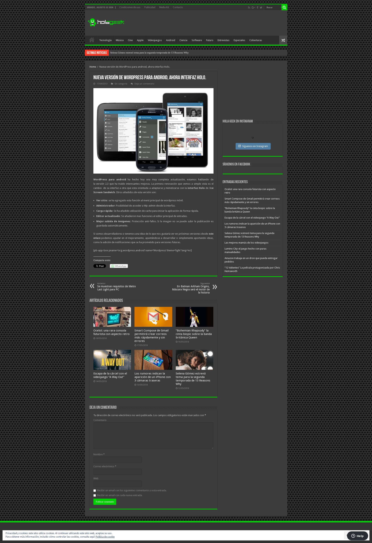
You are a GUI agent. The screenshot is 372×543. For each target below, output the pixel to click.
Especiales (239, 40)
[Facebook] (257, 7)
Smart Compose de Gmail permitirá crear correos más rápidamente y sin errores (151, 336)
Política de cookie (105, 536)
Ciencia (183, 40)
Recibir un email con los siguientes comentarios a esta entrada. (132, 490)
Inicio (92, 40)
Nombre (99, 454)
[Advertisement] (213, 23)
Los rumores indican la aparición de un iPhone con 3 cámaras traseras (152, 377)
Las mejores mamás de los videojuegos (130, 52)
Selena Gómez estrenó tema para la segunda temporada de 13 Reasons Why (193, 379)
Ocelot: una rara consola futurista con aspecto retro (111, 332)
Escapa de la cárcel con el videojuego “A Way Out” (110, 375)
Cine (130, 40)
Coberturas (255, 40)
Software (197, 40)
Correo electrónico (104, 466)
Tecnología (105, 40)
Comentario (100, 420)
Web (95, 478)
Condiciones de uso (129, 7)
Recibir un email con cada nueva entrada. (119, 495)
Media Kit (164, 7)
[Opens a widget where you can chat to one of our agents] (357, 536)
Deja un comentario (144, 84)
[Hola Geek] (106, 22)
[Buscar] (284, 7)
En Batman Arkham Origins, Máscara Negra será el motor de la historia (191, 288)
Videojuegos (155, 40)
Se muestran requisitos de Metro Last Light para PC (116, 286)
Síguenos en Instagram (255, 146)
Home (93, 66)
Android (170, 40)
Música (120, 40)
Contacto (178, 7)
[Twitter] (261, 7)
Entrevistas (223, 40)
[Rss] (249, 7)
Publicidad (149, 7)
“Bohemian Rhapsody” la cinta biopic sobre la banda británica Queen (194, 334)
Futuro (209, 40)
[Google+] (253, 7)
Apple (140, 40)
